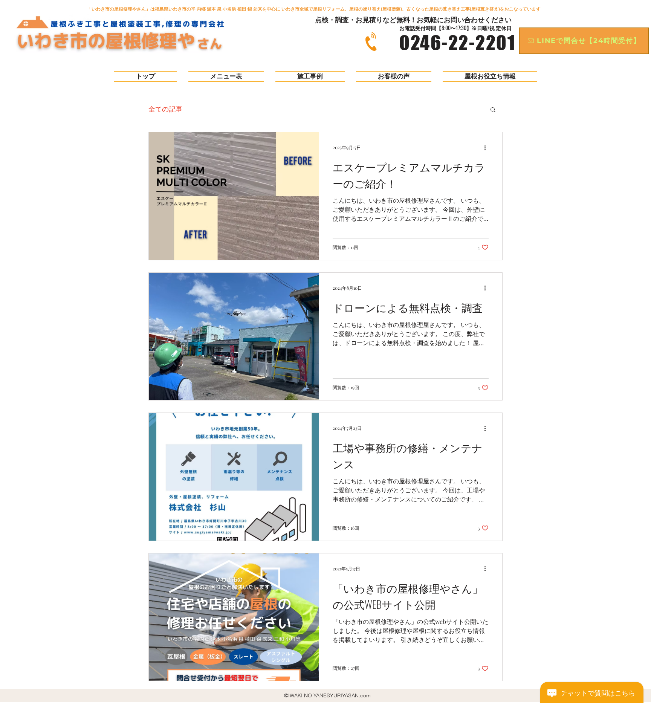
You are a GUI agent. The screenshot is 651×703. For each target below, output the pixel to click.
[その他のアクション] (487, 147)
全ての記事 (165, 108)
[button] (493, 110)
